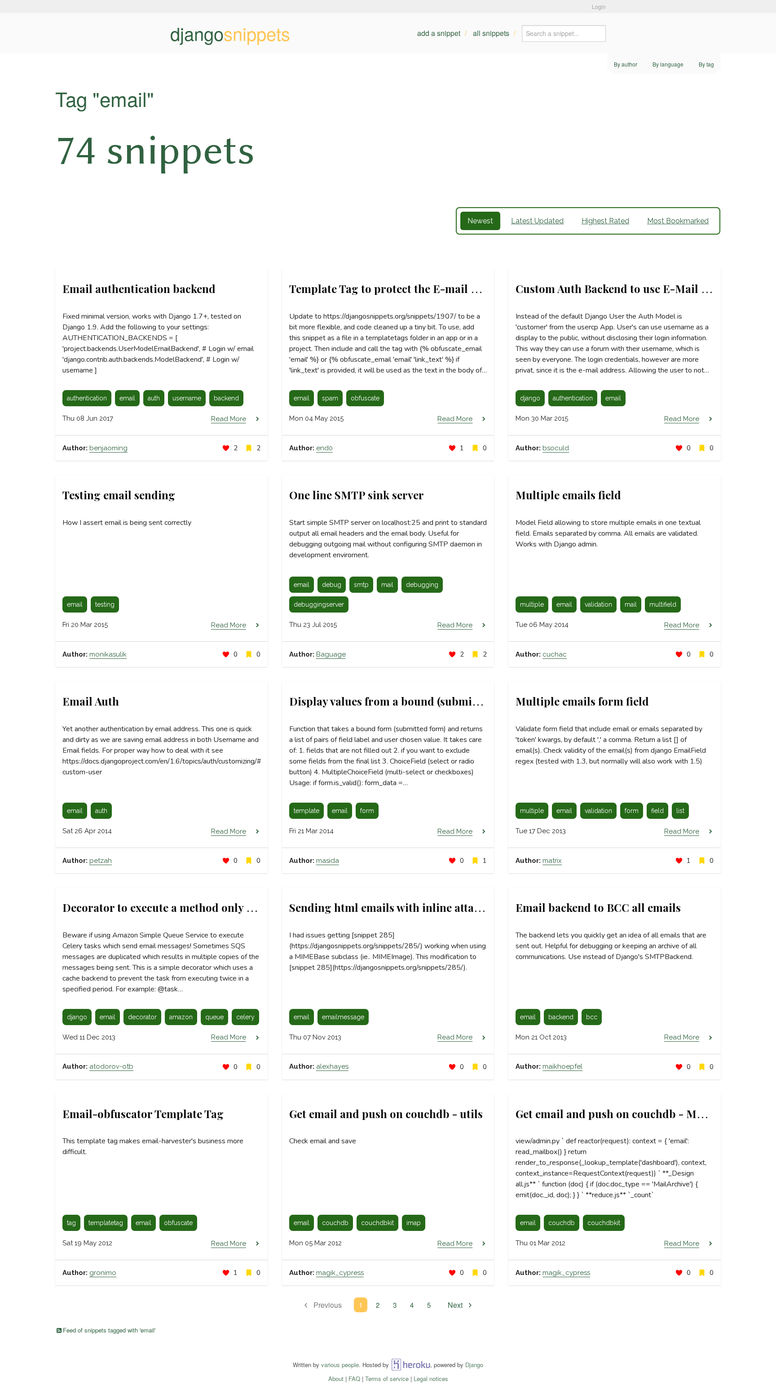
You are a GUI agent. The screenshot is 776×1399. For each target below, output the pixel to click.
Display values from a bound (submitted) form (406, 701)
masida (327, 861)
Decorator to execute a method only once (166, 907)
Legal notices (431, 1378)
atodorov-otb (111, 1066)
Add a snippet (438, 33)
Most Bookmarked (678, 221)
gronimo (102, 1273)
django (230, 33)
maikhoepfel (562, 1066)
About (336, 1378)
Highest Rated (605, 221)
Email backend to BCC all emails (598, 907)
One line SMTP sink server (356, 495)
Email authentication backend (139, 288)
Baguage (331, 654)
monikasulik (108, 654)
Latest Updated (537, 221)
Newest (480, 221)
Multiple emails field (568, 495)
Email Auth (90, 701)
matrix (552, 861)
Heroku (410, 1364)
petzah (100, 861)
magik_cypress (340, 1273)
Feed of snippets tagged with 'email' (109, 1330)
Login (599, 6)
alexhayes (332, 1066)
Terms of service (387, 1378)
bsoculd (555, 448)
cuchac (554, 654)
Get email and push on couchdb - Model (617, 1113)
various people (340, 1364)
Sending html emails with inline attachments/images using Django (459, 907)
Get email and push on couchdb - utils (386, 1113)
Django (474, 1364)
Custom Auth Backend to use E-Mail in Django (633, 288)
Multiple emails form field (582, 701)
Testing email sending (118, 495)
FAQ (354, 1378)
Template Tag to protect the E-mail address (400, 288)
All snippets (491, 33)
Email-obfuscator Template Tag (143, 1113)
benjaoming (108, 448)
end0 (324, 448)
